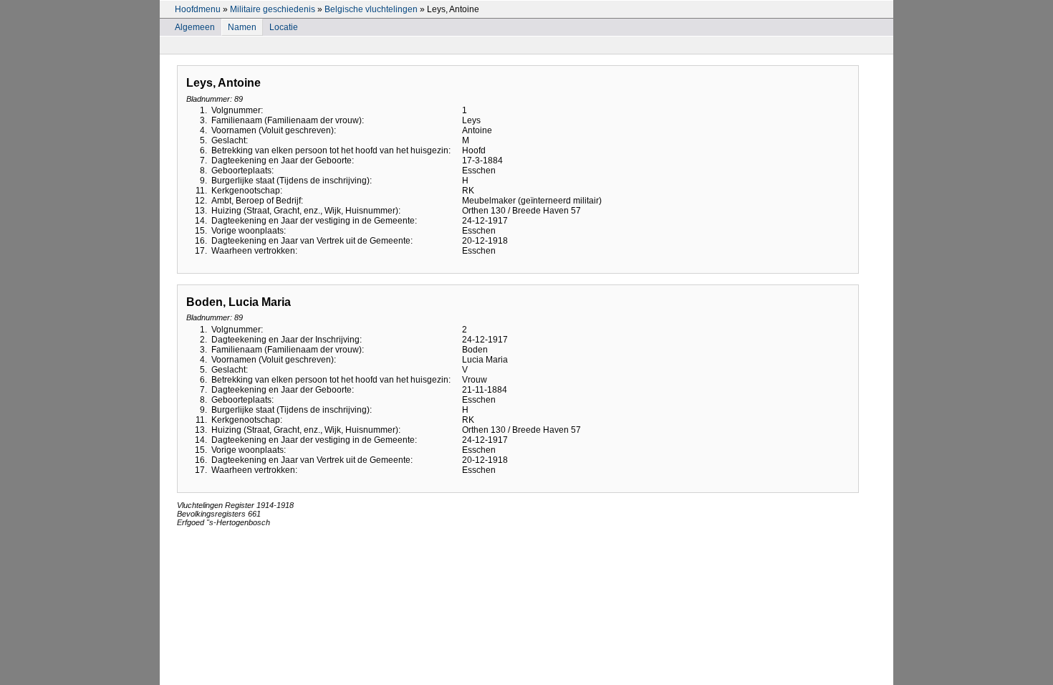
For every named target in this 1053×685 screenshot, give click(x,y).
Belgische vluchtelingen (371, 9)
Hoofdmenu (198, 9)
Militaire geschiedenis (272, 9)
